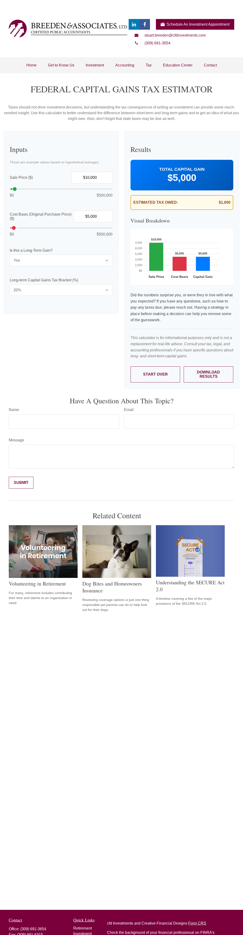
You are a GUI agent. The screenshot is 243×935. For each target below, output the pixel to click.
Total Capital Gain (182, 169)
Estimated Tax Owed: (155, 202)
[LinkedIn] (134, 24)
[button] (31, 65)
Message (16, 440)
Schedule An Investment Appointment (198, 24)
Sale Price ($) (21, 177)
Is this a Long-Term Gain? (31, 250)
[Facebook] (144, 24)
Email (129, 410)
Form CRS (197, 923)
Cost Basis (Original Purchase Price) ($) (40, 216)
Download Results (208, 374)
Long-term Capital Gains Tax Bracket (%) (44, 280)
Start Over (155, 374)
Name (14, 410)
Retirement (82, 928)
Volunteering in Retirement (37, 583)
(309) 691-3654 (33, 929)
